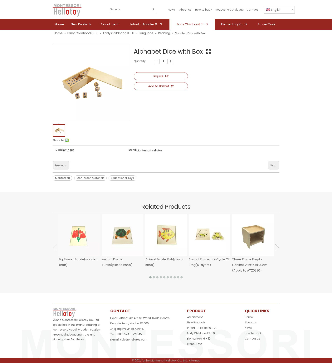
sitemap (194, 360)
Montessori (62, 178)
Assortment (195, 317)
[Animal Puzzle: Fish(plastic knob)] (166, 235)
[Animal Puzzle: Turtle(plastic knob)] (122, 235)
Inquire (158, 76)
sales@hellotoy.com (133, 339)
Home (249, 317)
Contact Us (252, 339)
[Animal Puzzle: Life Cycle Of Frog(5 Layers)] (209, 235)
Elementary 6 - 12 (198, 339)
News (171, 10)
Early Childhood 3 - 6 (201, 333)
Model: (59, 150)
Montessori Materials (90, 178)
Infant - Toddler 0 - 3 (201, 328)
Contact (252, 10)
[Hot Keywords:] (152, 9)
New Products (196, 322)
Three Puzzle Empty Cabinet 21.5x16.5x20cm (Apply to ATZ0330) (249, 265)
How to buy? (203, 10)
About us (185, 10)
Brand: (132, 150)
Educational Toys (122, 178)
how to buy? (253, 333)
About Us (251, 322)
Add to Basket (158, 86)
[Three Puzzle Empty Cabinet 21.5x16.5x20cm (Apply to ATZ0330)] (253, 235)
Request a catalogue (230, 10)
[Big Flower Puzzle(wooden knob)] (79, 235)
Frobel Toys (194, 344)
